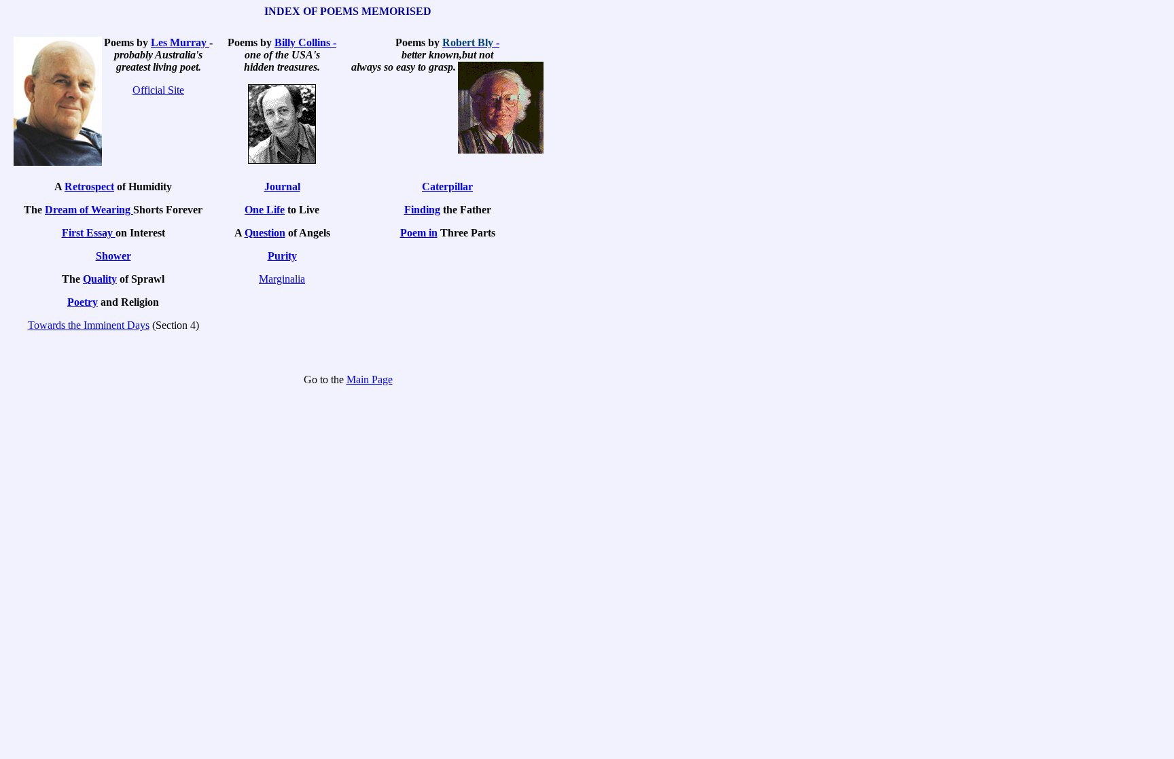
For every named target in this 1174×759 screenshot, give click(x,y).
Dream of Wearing (89, 209)
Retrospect (89, 186)
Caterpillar (447, 186)
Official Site (158, 90)
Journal (282, 186)
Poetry (82, 302)
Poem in (419, 233)
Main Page (369, 379)
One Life (265, 209)
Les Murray (180, 42)
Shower (113, 256)
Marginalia (282, 279)
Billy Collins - (305, 42)
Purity (282, 256)
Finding (422, 209)
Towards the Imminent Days (88, 325)
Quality (100, 279)
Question (265, 233)
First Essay (88, 233)
